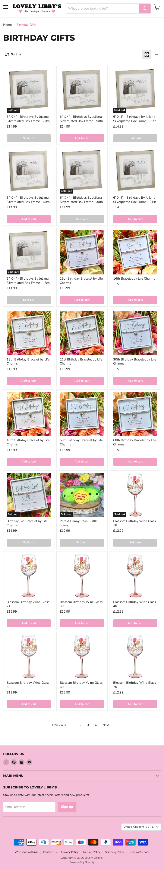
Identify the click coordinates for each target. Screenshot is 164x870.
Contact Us (50, 852)
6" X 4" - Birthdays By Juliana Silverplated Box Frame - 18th (28, 280)
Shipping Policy (114, 852)
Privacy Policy (70, 852)
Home (7, 25)
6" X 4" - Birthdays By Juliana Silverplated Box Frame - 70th (28, 119)
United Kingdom (139, 827)
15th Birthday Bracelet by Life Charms (81, 280)
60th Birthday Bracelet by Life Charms (134, 442)
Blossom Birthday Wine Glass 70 (134, 684)
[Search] (145, 8)
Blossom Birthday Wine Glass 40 (134, 604)
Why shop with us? (26, 852)
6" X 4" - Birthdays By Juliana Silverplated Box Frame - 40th (28, 199)
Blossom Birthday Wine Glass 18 (134, 523)
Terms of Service (139, 852)
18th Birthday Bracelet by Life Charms (28, 361)
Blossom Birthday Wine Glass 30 (81, 604)
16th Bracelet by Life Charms (134, 278)
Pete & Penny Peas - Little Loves (79, 523)
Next (106, 725)
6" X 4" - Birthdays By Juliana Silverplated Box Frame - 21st (134, 199)
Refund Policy (91, 852)
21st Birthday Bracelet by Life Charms (81, 361)
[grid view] (146, 54)
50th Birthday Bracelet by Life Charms (81, 442)
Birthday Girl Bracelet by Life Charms (27, 523)
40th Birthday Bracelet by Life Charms (28, 442)
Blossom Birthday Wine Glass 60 (81, 684)
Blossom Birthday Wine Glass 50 (28, 684)
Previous (59, 725)
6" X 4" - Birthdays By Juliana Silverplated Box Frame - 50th (81, 119)
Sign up (67, 806)
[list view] (156, 54)
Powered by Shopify (82, 862)
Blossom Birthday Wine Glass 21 (28, 604)
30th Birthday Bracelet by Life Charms (134, 361)
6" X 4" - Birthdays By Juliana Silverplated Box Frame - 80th (134, 119)
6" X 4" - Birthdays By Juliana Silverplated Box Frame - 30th (81, 199)
